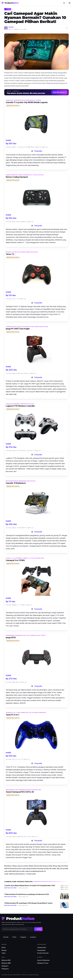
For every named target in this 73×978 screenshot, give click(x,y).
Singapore (5, 966)
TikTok (14, 937)
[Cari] (64, 3)
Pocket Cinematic (43, 953)
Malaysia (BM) (6, 963)
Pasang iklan (41, 950)
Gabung (38, 929)
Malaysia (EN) (6, 960)
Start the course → (59, 92)
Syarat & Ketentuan (43, 960)
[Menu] (69, 3)
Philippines (5, 968)
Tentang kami (41, 947)
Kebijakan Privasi (42, 963)
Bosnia (11, 27)
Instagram (23, 937)
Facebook (33, 937)
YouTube (5, 937)
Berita (3, 947)
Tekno (4, 953)
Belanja (4, 950)
